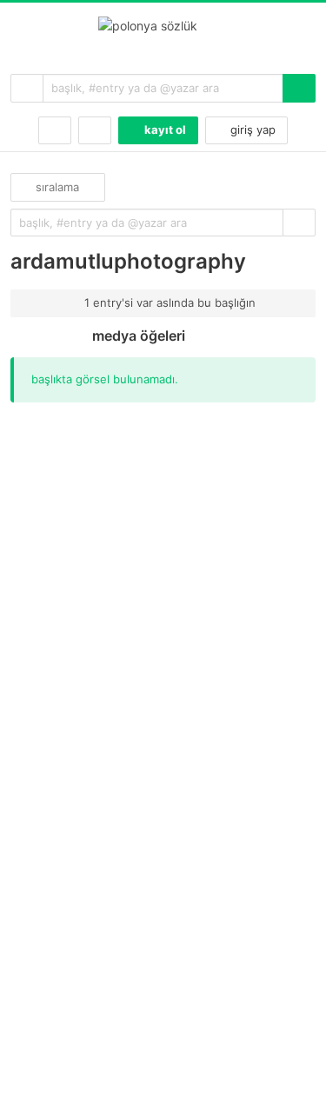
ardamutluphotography (128, 261)
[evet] (299, 223)
